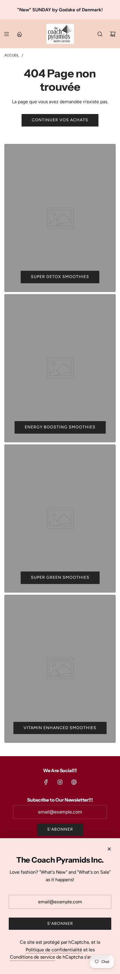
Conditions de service (32, 957)
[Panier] (112, 34)
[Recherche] (99, 34)
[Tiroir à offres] (19, 34)
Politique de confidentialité (54, 949)
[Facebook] (46, 782)
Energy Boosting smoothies (60, 427)
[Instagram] (60, 782)
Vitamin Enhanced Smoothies (60, 727)
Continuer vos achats (60, 119)
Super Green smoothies (60, 577)
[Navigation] (6, 34)
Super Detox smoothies (60, 276)
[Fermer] (109, 849)
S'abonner (60, 829)
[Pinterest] (74, 782)
